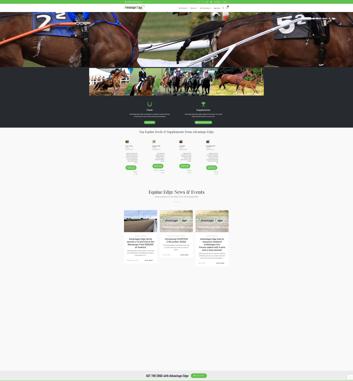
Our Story (200, 375)
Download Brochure (131, 167)
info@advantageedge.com (134, 2)
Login (224, 2)
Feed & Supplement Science (176, 236)
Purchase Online (204, 122)
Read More (149, 260)
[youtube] (211, 2)
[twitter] (203, 2)
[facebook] (199, 2)
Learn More (149, 122)
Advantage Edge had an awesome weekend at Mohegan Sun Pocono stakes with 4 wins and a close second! (212, 244)
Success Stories (140, 236)
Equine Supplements (129, 148)
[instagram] (207, 2)
